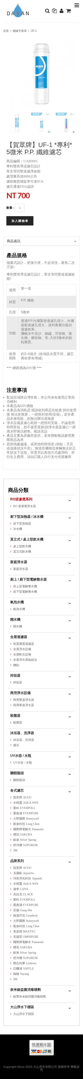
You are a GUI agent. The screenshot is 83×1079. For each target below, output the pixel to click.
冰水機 (17, 528)
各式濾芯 (17, 790)
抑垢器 (15, 675)
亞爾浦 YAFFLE (23, 968)
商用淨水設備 (20, 693)
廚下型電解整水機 (25, 591)
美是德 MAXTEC (24, 931)
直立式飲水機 (22, 551)
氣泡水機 (17, 602)
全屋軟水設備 (22, 654)
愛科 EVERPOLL (24, 808)
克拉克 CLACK (23, 894)
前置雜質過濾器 (23, 643)
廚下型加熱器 (22, 523)
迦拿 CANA (20, 889)
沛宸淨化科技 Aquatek (27, 878)
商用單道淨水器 (23, 705)
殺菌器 (15, 715)
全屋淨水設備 (22, 649)
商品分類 (18, 490)
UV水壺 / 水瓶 (20, 755)
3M (15, 850)
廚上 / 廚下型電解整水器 (28, 579)
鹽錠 (16, 665)
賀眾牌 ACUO (22, 797)
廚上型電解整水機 (25, 586)
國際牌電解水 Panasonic (28, 829)
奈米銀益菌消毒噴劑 (25, 989)
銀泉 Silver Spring (24, 839)
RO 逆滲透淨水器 (24, 506)
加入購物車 (20, 221)
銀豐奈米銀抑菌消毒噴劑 (29, 996)
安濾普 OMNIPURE (26, 936)
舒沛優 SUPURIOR (25, 845)
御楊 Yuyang (21, 973)
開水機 (15, 619)
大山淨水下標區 (22, 1007)
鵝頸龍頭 (17, 773)
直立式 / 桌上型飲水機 (26, 539)
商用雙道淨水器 (23, 699)
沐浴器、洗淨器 (22, 733)
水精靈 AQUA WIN (25, 802)
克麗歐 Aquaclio (23, 873)
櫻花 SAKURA (22, 834)
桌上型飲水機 (22, 546)
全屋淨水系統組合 (25, 659)
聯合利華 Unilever (24, 963)
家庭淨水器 (18, 562)
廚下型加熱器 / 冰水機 (26, 516)
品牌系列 (17, 861)
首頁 (6, 30)
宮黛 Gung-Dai (22, 910)
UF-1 (34, 30)
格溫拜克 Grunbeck (25, 915)
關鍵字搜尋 (20, 30)
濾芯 (16, 745)
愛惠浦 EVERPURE (26, 813)
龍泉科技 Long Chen (26, 824)
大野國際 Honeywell (26, 818)
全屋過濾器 (18, 637)
